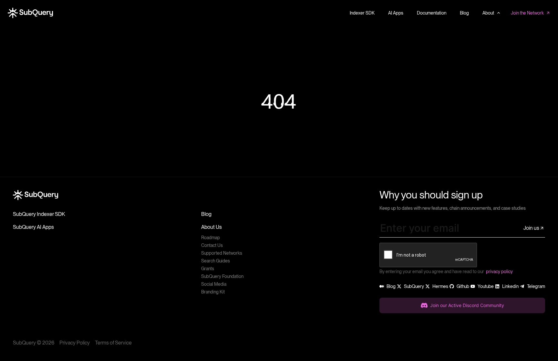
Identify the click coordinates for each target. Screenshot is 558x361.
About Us (211, 227)
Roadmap (210, 237)
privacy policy (499, 271)
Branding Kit (213, 291)
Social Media (213, 284)
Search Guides (215, 260)
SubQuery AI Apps (33, 227)
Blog (206, 214)
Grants (207, 268)
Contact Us (212, 245)
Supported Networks (221, 253)
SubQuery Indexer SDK (39, 214)
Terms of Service (113, 343)
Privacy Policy (74, 343)
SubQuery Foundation (222, 276)
